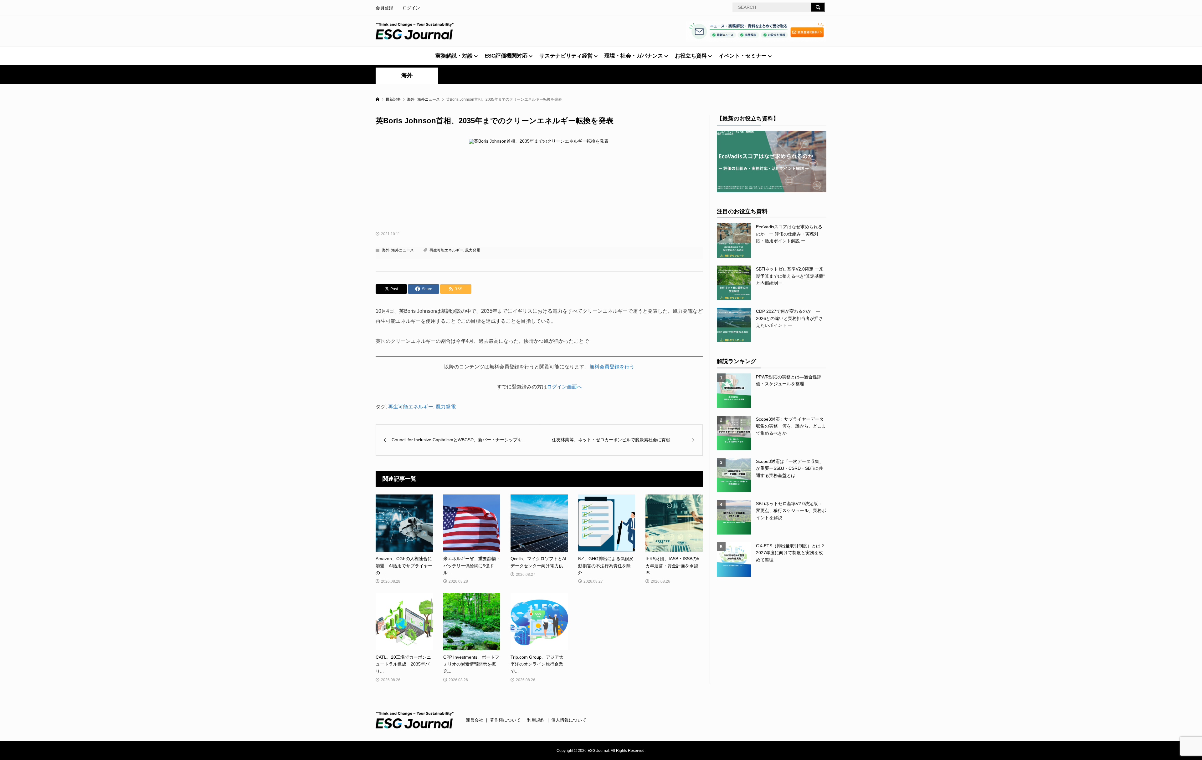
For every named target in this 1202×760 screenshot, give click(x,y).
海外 (407, 75)
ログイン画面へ (564, 386)
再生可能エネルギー (446, 250)
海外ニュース (402, 250)
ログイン (411, 7)
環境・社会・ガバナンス (633, 56)
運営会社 (474, 719)
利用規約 (536, 719)
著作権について (505, 719)
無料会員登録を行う (611, 366)
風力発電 (472, 250)
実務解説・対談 (454, 56)
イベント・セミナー (743, 56)
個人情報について (568, 719)
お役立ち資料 (691, 56)
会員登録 (384, 7)
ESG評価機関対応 (506, 56)
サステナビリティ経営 (566, 56)
